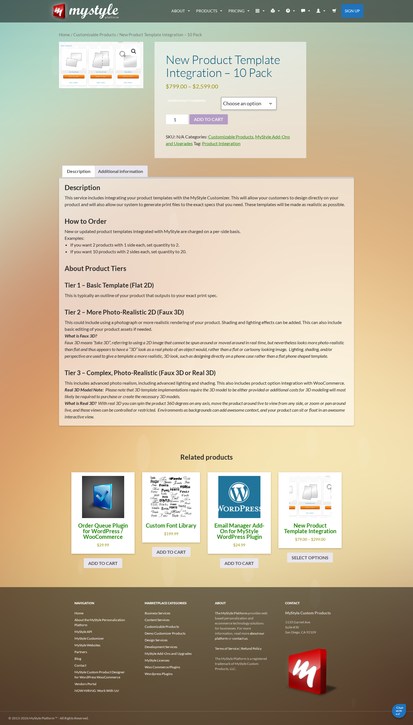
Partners (80, 652)
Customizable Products (94, 34)
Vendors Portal (85, 684)
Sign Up (352, 10)
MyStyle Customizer (89, 638)
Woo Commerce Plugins (162, 667)
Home (64, 34)
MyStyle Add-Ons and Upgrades (168, 653)
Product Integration (221, 143)
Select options (310, 557)
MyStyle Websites (87, 645)
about (178, 10)
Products (206, 10)
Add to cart (103, 563)
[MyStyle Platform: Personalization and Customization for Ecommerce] (312, 671)
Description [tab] (78, 171)
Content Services (157, 620)
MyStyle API (83, 632)
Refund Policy (251, 648)
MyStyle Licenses (157, 660)
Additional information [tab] (120, 171)
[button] (134, 51)
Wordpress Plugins (159, 674)
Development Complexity (187, 100)
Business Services (157, 613)
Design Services (156, 640)
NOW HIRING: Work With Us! (96, 690)
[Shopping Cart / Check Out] (334, 11)
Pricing (236, 10)
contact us (240, 638)
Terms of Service (227, 648)
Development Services (161, 647)
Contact (80, 665)
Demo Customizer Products (165, 633)
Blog (77, 658)
